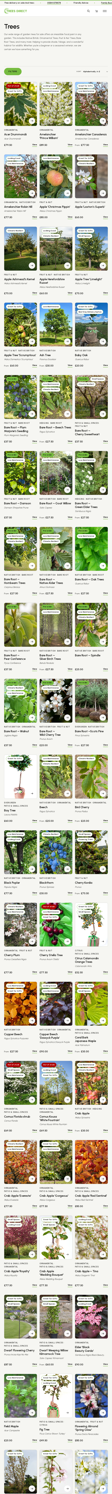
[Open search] (88, 11)
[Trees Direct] (15, 11)
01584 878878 (54, 3)
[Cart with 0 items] (96, 11)
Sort (78, 71)
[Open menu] (105, 11)
